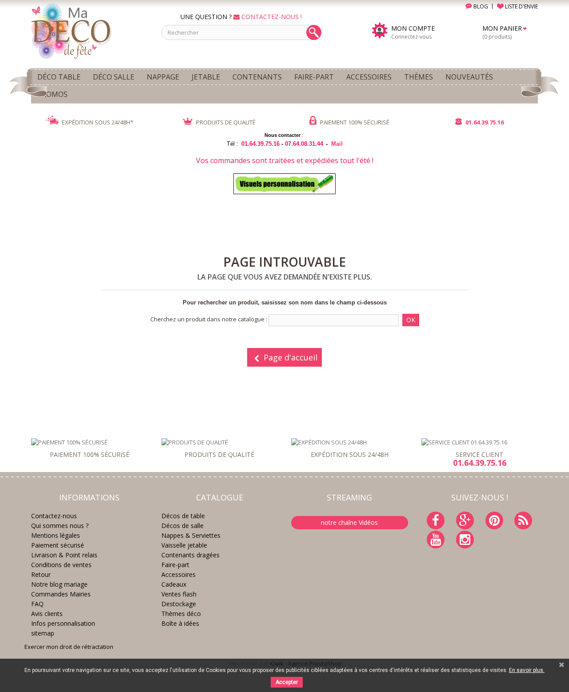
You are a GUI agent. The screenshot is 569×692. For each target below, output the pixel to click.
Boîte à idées (180, 623)
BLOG (480, 6)
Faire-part (175, 564)
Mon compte (413, 28)
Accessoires (178, 574)
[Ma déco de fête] (89, 30)
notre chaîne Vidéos (349, 522)
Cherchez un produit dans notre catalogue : (208, 319)
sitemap (42, 633)
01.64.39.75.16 (484, 122)
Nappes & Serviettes (190, 535)
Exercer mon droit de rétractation (68, 647)
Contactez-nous (54, 516)
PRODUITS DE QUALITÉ (225, 122)
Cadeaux (173, 584)
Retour (41, 574)
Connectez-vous (411, 36)
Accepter (287, 682)
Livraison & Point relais (64, 555)
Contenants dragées (190, 555)
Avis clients (47, 613)
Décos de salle (182, 525)
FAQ (37, 604)
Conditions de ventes (61, 564)
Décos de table (183, 516)
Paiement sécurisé (57, 545)
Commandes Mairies (61, 594)
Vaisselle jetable (184, 545)
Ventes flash (178, 594)
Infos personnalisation (63, 623)
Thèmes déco (181, 613)
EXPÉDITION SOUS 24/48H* (96, 122)
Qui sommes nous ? (59, 525)
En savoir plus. (527, 670)
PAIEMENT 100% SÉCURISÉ (354, 122)
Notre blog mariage (59, 584)
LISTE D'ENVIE (521, 6)
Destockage (178, 604)
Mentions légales (55, 535)
